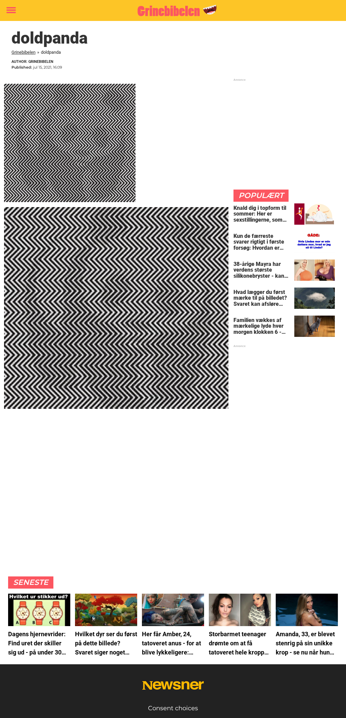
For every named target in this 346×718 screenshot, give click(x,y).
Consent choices (173, 708)
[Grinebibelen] (170, 11)
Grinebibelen (23, 52)
